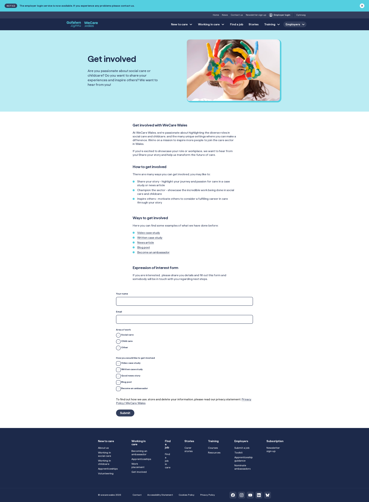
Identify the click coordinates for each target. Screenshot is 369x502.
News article (145, 242)
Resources (214, 452)
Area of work (123, 329)
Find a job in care (167, 461)
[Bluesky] (267, 495)
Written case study (149, 237)
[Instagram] (241, 495)
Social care (127, 335)
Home (216, 15)
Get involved (139, 471)
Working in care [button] (209, 24)
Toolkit (238, 452)
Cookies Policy (186, 495)
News (225, 15)
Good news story (130, 375)
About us (103, 447)
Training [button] (269, 24)
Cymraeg (301, 15)
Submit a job (242, 447)
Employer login (282, 15)
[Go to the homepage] (82, 24)
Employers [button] (293, 24)
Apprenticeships (108, 468)
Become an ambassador (153, 252)
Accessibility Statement (160, 495)
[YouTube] (250, 495)
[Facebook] (232, 495)
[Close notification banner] (362, 5)
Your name (122, 293)
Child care (127, 341)
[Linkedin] (258, 495)
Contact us (237, 15)
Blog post (143, 247)
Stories (254, 24)
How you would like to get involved (135, 358)
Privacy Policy (207, 495)
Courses (213, 447)
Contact (137, 495)
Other (124, 347)
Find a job (236, 24)
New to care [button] (179, 24)
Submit (125, 413)
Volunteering (105, 473)
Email (119, 311)
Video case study (148, 232)
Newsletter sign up (256, 15)
